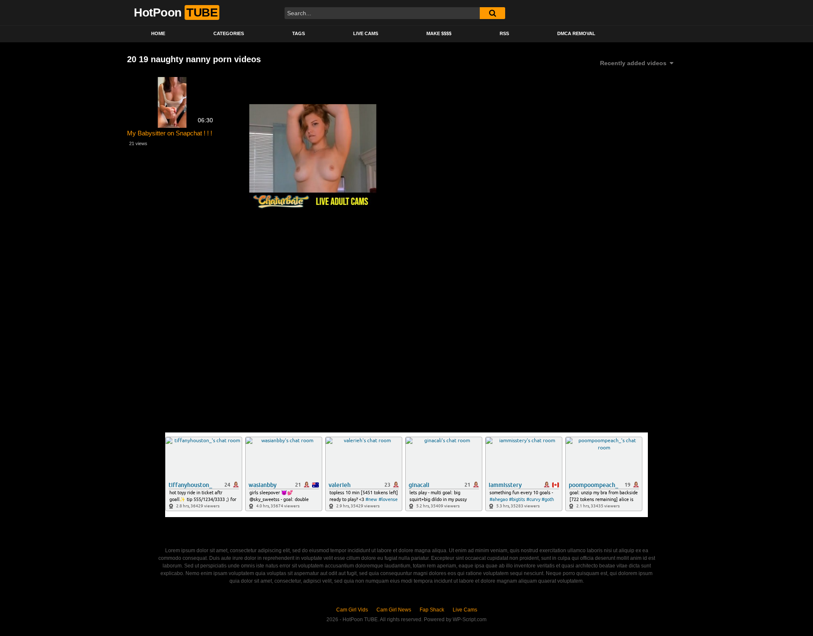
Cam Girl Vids (352, 610)
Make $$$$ (438, 33)
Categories (228, 33)
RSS (504, 33)
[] (492, 13)
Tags (298, 33)
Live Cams (365, 33)
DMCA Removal (576, 33)
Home (158, 33)
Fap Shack (432, 610)
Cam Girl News (393, 610)
